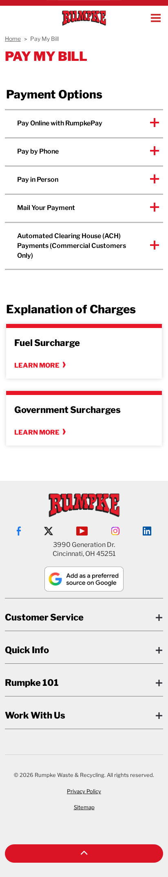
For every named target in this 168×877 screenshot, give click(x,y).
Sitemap (84, 807)
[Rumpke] (84, 18)
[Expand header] (156, 18)
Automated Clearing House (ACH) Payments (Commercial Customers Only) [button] (71, 245)
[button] (84, 853)
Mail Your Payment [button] (46, 208)
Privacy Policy (84, 791)
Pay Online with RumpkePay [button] (59, 123)
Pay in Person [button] (37, 179)
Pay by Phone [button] (38, 151)
